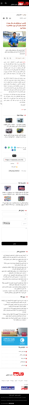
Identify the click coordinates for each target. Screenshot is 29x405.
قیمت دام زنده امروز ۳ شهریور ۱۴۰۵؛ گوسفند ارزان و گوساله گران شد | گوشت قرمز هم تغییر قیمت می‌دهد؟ (13, 301)
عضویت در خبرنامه (5, 381)
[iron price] (1, 104)
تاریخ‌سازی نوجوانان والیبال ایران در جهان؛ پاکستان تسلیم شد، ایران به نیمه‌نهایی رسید (14, 288)
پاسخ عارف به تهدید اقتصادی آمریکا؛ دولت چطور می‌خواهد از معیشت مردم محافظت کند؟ (14, 319)
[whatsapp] (9, 147)
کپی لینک (14, 155)
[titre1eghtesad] (7, 388)
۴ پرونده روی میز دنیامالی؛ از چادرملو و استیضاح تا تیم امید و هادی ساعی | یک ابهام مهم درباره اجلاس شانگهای (14, 256)
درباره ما (25, 381)
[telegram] (15, 147)
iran (2, 397)
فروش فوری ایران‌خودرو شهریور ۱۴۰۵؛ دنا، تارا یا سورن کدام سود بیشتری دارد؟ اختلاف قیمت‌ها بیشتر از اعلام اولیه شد (14, 310)
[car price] (1, 102)
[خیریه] (14, 341)
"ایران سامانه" (11, 395)
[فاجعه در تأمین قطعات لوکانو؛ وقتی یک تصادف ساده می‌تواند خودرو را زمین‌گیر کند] (8, 120)
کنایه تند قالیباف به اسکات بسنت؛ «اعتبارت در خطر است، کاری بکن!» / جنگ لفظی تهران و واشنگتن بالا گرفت (14, 292)
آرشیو (16, 381)
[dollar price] (1, 96)
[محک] (14, 332)
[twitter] (12, 147)
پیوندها (12, 381)
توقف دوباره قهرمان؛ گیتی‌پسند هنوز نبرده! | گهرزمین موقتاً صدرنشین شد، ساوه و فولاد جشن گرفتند (14, 284)
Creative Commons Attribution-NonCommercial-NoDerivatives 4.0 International (14, 400)
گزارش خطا (14, 167)
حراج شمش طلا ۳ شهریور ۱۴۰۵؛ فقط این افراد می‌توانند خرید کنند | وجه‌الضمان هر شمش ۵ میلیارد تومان (14, 315)
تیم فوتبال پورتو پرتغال (14, 171)
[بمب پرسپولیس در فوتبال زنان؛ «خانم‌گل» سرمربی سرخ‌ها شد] (7, 188)
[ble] (15, 150)
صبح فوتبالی (22, 362)
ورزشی (24, 15)
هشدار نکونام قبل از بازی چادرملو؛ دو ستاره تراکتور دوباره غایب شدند (14, 280)
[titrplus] (24, 388)
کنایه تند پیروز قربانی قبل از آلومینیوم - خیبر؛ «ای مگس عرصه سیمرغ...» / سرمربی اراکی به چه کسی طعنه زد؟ (14, 276)
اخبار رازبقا (23, 358)
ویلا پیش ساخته (22, 351)
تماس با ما (21, 381)
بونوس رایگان (22, 355)
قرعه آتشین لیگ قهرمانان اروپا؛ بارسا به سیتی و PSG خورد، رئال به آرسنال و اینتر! (15, 264)
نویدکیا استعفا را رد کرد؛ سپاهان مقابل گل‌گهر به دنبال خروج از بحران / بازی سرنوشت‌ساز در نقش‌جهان (14, 272)
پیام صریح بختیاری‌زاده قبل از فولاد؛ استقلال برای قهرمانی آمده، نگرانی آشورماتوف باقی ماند (14, 268)
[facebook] (12, 150)
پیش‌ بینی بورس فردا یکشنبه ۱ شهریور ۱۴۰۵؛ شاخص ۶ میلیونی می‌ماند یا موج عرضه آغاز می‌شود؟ (15, 305)
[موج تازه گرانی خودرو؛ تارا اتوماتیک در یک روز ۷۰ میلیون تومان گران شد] (8, 131)
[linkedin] (6, 147)
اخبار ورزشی (18, 15)
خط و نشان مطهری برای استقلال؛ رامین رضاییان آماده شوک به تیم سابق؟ (15, 260)
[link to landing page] (19, 3)
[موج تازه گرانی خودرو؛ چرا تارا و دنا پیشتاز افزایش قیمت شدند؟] (20, 131)
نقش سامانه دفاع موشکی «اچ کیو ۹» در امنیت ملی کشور (15, 392)
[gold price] (1, 99)
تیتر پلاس (23, 365)
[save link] (7, 18)
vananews (10, 397)
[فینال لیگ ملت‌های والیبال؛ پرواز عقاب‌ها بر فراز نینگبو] (21, 188)
